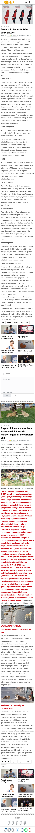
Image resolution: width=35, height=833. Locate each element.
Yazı (3, 766)
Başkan (9, 322)
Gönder (7, 396)
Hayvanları (21, 762)
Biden (16, 322)
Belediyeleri (5, 762)
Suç (27, 322)
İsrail (22, 322)
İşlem (28, 762)
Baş (3, 322)
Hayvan (14, 762)
